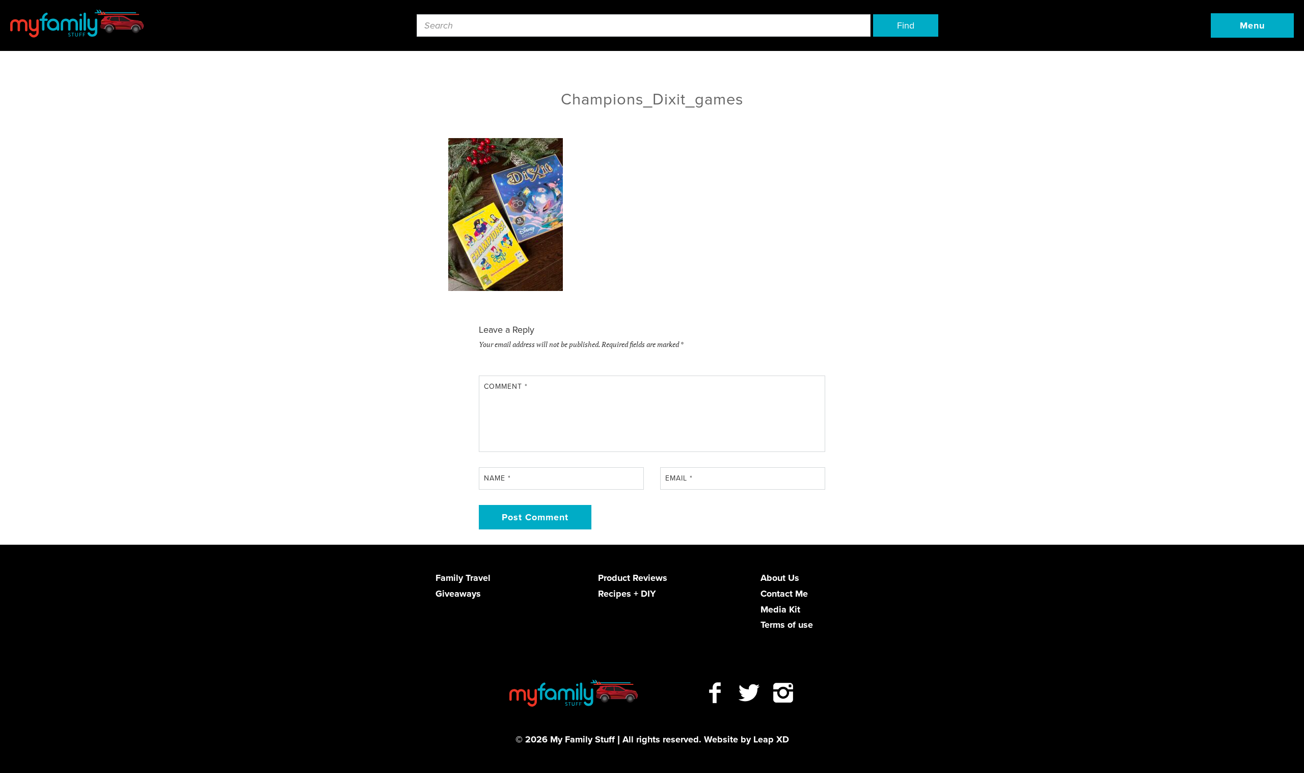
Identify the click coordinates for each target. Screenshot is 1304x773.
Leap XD (771, 739)
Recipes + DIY (627, 593)
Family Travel (463, 577)
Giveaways (458, 593)
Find (905, 25)
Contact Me (784, 593)
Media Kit (780, 609)
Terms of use (786, 624)
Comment (506, 386)
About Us (779, 577)
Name (497, 478)
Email (679, 478)
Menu (1252, 25)
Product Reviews (632, 577)
